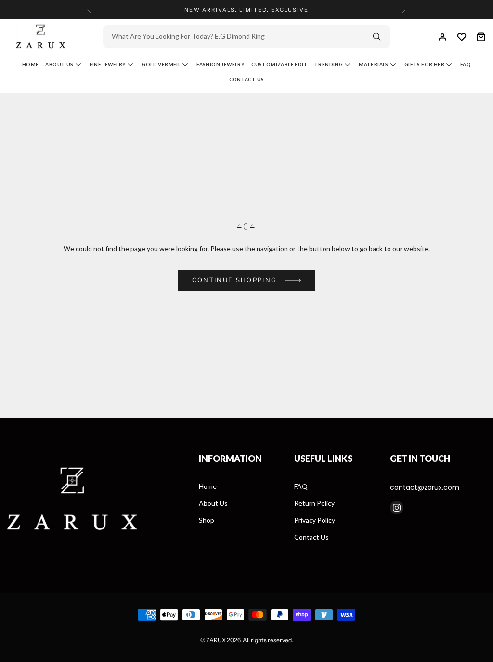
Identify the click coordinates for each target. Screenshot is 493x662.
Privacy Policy (314, 520)
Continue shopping (234, 280)
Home (30, 64)
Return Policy (314, 503)
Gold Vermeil (161, 64)
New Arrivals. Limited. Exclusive (246, 9)
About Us (59, 64)
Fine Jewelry (108, 64)
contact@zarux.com (424, 487)
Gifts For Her (424, 64)
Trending (328, 64)
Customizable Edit (279, 64)
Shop (206, 520)
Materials (374, 64)
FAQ (301, 486)
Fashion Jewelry (220, 64)
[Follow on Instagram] (397, 508)
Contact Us (246, 79)
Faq (465, 64)
